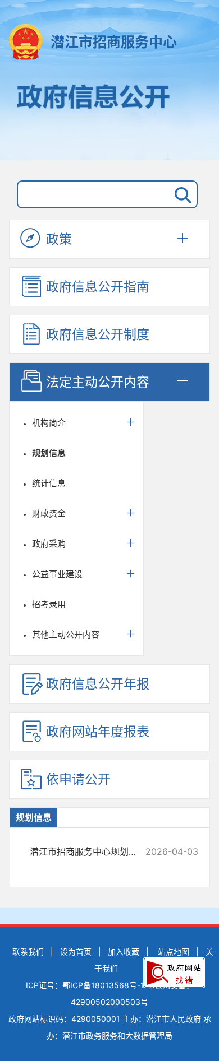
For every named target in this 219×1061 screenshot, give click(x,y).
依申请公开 (78, 779)
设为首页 (76, 951)
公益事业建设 (57, 574)
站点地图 (173, 951)
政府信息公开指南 (97, 287)
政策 (59, 239)
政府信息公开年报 (97, 684)
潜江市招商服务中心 (114, 42)
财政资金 (49, 513)
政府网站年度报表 (97, 731)
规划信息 (49, 453)
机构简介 (49, 422)
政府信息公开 (109, 116)
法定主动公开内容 (97, 382)
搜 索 (181, 194)
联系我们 (28, 951)
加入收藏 (123, 951)
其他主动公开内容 (65, 634)
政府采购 (49, 543)
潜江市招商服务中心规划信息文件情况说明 (92, 851)
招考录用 (49, 604)
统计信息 (49, 483)
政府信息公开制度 (97, 334)
